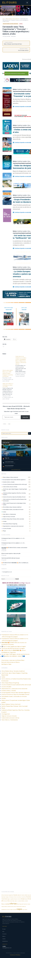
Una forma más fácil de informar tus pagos (11, 558)
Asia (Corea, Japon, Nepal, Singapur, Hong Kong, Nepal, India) (15, 490)
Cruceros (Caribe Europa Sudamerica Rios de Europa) (15, 484)
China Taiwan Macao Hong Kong (10, 523)
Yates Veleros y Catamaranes (9, 514)
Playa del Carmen (23, 904)
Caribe (4, 512)
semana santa (10, 906)
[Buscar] (29, 433)
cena (26, 895)
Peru (18, 904)
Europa (22, 899)
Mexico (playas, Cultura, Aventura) (13, 18)
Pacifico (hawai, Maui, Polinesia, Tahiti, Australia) (13, 519)
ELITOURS (9, 2)
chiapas (7, 896)
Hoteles (4, 521)
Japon (16, 900)
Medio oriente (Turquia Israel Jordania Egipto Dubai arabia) (14, 504)
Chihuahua (11, 897)
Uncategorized (6, 714)
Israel (11, 900)
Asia (3, 931)
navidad (7, 904)
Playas (4, 531)
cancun (19, 895)
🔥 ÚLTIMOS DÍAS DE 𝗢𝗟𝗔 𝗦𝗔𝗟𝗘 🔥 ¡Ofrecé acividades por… (15, 562)
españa (12, 899)
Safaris (5, 906)
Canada (15, 895)
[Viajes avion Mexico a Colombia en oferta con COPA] (9, 391)
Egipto (8, 899)
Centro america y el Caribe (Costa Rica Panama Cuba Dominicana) (14, 500)
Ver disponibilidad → (16, 469)
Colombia (19, 897)
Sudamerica (4, 909)
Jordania (19, 900)
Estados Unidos (17, 899)
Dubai (5, 899)
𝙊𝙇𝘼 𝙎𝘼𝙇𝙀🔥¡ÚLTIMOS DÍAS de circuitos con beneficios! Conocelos (14, 548)
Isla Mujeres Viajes (6, 664)
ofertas (4, 423)
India (8, 901)
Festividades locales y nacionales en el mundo (13, 509)
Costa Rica (23, 896)
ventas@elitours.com (7, 571)
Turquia (14, 909)
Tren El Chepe (10, 909)
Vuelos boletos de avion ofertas (10, 486)
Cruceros (28, 897)
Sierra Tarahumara (17, 906)
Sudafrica (24, 906)
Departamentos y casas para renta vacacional (13, 526)
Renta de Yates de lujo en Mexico (11, 662)
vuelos (25, 909)
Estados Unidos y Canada (8, 482)
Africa (3, 895)
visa (23, 909)
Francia (5, 901)
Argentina (11, 895)
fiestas (26, 898)
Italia (13, 901)
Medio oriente (25, 901)
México (3, 936)
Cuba (3, 899)
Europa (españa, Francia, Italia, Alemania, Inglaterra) (14, 479)
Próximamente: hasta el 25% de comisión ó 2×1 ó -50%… (13, 538)
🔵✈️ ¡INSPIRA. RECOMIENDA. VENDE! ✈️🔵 (13, 656)
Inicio (4, 18)
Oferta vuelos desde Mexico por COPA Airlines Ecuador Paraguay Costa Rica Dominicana (8, 373)
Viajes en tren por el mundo (9, 516)
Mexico (3, 904)
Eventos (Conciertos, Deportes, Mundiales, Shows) (14, 497)
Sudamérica (5, 941)
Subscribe (25, 417)
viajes (9, 423)
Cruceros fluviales (7, 528)
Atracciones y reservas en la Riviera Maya (13, 660)
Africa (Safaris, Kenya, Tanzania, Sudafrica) (12, 507)
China (15, 897)
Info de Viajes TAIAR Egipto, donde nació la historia (15, 654)
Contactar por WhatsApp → (15, 954)
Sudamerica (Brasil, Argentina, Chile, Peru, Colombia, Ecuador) (14, 493)
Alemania (6, 895)
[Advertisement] (15, 738)
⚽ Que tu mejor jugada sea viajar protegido (11, 553)
